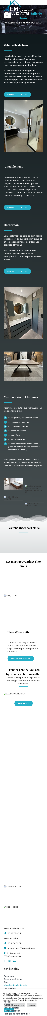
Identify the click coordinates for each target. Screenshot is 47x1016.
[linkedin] (14, 961)
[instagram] (10, 961)
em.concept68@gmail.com (21, 948)
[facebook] (5, 961)
